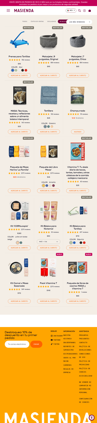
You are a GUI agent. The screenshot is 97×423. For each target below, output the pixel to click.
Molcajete (48, 57)
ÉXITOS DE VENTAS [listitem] (37, 21)
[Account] (84, 10)
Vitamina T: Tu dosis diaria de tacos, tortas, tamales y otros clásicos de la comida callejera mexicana (77, 173)
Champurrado (77, 110)
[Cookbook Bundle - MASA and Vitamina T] (77, 267)
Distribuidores (70, 354)
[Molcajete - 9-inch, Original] (48, 41)
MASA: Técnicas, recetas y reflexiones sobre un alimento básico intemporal (19, 115)
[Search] (79, 10)
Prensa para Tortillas (19, 56)
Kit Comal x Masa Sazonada (19, 284)
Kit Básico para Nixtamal (48, 227)
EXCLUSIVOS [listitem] (51, 21)
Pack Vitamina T (48, 283)
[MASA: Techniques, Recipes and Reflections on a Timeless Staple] (19, 95)
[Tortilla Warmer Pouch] (48, 95)
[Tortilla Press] (19, 41)
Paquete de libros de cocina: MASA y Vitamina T (77, 286)
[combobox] (71, 11)
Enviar (36, 344)
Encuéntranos (69, 342)
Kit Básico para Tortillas (78, 227)
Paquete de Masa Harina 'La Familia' (19, 168)
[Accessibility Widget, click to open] (92, 418)
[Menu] (8, 10)
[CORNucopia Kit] (19, 210)
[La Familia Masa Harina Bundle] (19, 151)
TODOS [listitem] (24, 21)
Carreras (67, 365)
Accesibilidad (85, 376)
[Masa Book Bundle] (48, 151)
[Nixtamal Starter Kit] (48, 210)
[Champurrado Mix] (77, 95)
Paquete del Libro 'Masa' (48, 168)
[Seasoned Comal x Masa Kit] (19, 267)
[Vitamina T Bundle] (48, 267)
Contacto (83, 342)
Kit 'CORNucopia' (19, 226)
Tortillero (48, 110)
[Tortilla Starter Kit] (77, 210)
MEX (71, 10)
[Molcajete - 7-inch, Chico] (77, 41)
